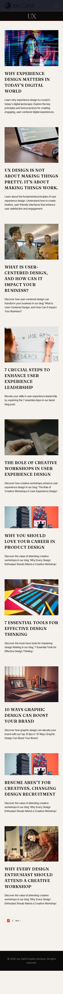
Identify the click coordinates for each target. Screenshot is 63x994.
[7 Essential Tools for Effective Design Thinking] (31, 597)
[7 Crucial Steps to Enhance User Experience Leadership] (31, 344)
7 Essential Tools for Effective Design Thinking (31, 628)
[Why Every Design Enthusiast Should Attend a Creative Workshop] (31, 844)
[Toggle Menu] (56, 5)
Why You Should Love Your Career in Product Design (30, 541)
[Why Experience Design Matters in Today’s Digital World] (31, 48)
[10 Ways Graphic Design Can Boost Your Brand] (31, 684)
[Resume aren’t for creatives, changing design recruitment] (31, 764)
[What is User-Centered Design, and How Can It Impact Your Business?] (31, 242)
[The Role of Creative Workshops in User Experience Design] (31, 437)
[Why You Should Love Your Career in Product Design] (31, 517)
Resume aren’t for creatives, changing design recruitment (30, 788)
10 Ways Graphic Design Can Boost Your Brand (26, 715)
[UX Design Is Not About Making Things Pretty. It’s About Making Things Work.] (31, 145)
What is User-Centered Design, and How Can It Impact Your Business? (26, 278)
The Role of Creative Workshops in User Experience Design (31, 468)
